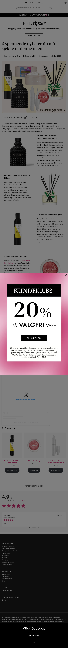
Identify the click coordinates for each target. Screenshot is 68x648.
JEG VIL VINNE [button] (34, 636)
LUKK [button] (34, 643)
